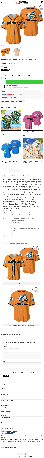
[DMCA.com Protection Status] (29, 456)
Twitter (2, 390)
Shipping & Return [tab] (13, 170)
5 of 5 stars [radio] (16, 349)
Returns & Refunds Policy (7, 400)
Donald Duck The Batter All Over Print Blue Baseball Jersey (9, 162)
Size (2, 72)
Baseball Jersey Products (10, 57)
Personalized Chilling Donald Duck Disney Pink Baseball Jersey (32, 133)
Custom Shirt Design (5, 407)
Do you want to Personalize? (7, 63)
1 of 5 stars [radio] (3, 349)
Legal (2, 424)
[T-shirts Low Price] (22, 2)
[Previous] (3, 25)
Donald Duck (21, 101)
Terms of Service (5, 405)
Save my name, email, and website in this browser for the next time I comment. (21, 372)
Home (2, 57)
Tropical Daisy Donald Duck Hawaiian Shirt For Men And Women (32, 162)
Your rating (5, 346)
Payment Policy (4, 420)
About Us (3, 398)
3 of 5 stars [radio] (7, 349)
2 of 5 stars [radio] (5, 349)
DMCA (2, 422)
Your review (5, 350)
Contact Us (3, 415)
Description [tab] (4, 170)
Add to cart (24, 82)
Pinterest (3, 388)
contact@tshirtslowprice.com (10, 447)
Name (4, 361)
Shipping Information (5, 417)
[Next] (41, 25)
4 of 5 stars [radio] (12, 349)
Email (4, 367)
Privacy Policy (4, 403)
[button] (1, 2)
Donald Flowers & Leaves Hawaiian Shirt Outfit (10, 132)
